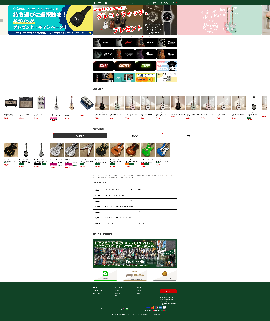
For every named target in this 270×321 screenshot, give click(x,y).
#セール (106, 177)
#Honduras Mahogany (157, 175)
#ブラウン (127, 175)
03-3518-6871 (166, 301)
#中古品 (102, 177)
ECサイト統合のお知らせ (97, 293)
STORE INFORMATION (97, 290)
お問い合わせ (166, 2)
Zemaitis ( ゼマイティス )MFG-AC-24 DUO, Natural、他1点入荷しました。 (116, 207)
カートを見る (139, 291)
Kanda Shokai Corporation (115, 314)
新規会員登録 (139, 290)
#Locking (143, 175)
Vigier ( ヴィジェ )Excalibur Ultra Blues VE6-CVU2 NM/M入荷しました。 (116, 201)
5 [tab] (135, 36)
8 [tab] (146, 36)
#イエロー (133, 175)
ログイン (172, 2)
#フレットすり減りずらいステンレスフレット (124, 177)
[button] (1, 108)
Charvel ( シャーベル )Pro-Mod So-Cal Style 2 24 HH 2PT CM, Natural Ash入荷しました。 (120, 212)
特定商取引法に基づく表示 (134, 314)
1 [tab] (120, 36)
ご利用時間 (117, 290)
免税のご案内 (157, 314)
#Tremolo (169, 175)
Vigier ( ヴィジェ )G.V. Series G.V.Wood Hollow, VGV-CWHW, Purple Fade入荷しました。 (120, 223)
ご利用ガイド (160, 2)
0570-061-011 (166, 296)
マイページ (139, 295)
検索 (132, 3)
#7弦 (164, 175)
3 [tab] (128, 36)
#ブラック (101, 175)
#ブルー (106, 175)
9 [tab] (149, 36)
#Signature (149, 175)
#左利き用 (112, 177)
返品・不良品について (119, 297)
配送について (117, 295)
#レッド (110, 175)
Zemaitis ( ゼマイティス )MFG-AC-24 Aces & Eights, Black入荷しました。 (116, 218)
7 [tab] (142, 36)
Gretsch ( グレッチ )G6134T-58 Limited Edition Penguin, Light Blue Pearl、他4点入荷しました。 (121, 190)
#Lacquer (138, 175)
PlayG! (124, 314)
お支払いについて (118, 291)
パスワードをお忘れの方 (142, 297)
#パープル (121, 175)
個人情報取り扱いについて (147, 314)
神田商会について (96, 291)
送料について (117, 293)
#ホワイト (95, 175)
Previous (1, 20)
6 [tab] (139, 36)
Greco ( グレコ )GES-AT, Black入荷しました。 (110, 196)
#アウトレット (96, 177)
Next (268, 20)
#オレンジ (116, 175)
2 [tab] (124, 36)
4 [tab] (131, 36)
